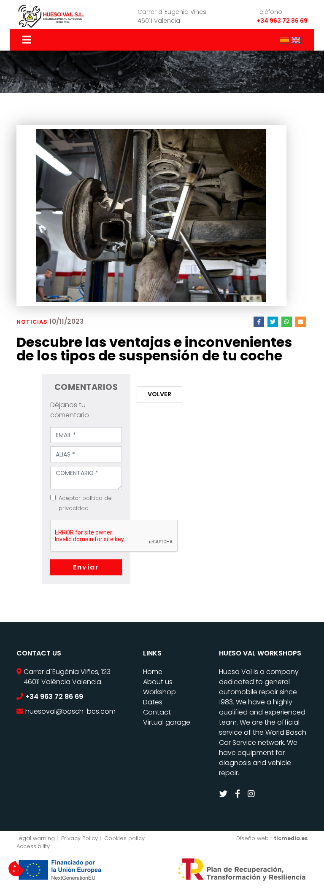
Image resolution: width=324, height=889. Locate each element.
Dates (152, 702)
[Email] (300, 322)
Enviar (86, 567)
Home (152, 672)
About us (158, 682)
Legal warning (35, 838)
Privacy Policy (79, 838)
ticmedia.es (291, 838)
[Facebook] (259, 322)
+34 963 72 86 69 (282, 20)
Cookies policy (124, 838)
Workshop (159, 692)
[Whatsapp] (286, 322)
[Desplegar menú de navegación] (27, 39)
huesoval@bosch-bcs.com (70, 711)
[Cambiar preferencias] (16, 869)
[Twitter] (272, 322)
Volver (159, 394)
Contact (157, 712)
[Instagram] (252, 794)
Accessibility (33, 846)
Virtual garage (166, 722)
